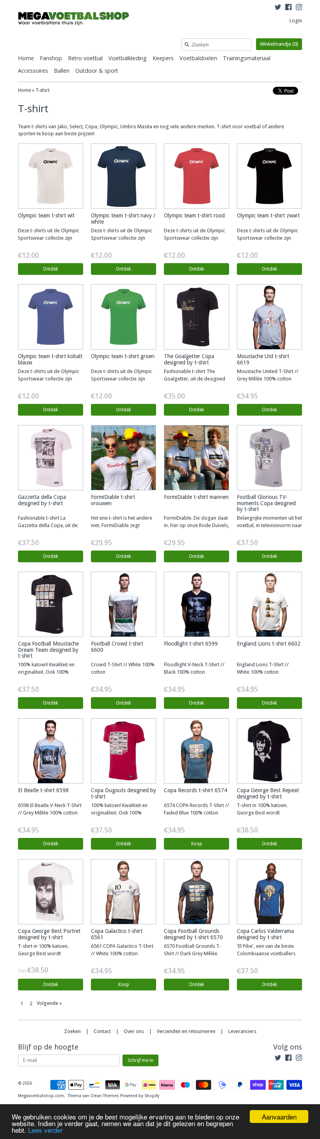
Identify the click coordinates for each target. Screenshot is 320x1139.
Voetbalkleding (127, 58)
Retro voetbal (85, 58)
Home (26, 58)
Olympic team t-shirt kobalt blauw (50, 359)
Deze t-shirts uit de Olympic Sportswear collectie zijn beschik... (48, 238)
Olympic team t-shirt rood (194, 215)
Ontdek (50, 269)
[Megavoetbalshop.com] (76, 20)
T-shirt (43, 90)
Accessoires (33, 70)
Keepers (163, 58)
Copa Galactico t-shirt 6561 (116, 934)
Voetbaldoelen (198, 58)
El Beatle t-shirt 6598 (43, 790)
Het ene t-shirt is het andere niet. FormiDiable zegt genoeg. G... (121, 525)
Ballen (61, 70)
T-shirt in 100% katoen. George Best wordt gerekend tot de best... (262, 812)
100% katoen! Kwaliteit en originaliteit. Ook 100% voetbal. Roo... (119, 812)
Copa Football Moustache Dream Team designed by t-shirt (48, 649)
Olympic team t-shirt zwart (268, 215)
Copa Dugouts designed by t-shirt (123, 793)
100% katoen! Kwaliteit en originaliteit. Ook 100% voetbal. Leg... (46, 672)
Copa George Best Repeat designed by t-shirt (268, 793)
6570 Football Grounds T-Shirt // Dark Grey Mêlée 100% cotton (192, 953)
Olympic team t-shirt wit (46, 215)
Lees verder (45, 1130)
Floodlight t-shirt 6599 (191, 643)
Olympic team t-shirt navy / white (123, 218)
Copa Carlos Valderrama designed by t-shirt (265, 934)
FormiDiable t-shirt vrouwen (113, 500)
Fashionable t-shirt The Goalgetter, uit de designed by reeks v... (194, 378)
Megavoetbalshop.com (41, 1095)
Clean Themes (105, 1095)
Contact (102, 1031)
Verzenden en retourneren (186, 1031)
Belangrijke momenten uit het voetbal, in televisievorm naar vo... (269, 525)
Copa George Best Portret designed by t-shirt (49, 934)
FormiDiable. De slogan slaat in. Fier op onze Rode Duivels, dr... (196, 525)
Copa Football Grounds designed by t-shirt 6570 (193, 934)
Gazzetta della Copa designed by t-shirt (42, 500)
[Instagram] (299, 8)
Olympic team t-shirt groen (123, 356)
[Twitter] (278, 8)
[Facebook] (288, 8)
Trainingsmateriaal (246, 58)
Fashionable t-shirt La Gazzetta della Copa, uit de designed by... (48, 525)
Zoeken (72, 1031)
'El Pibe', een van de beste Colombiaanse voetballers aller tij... (266, 953)
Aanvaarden (279, 1116)
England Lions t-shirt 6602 (268, 643)
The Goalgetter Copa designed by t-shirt (189, 359)
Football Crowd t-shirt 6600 (117, 646)
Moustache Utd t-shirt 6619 (263, 359)
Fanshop (51, 58)
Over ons (134, 1031)
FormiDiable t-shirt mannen (196, 497)
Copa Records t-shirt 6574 (195, 790)
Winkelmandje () (279, 44)
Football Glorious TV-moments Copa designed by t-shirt (266, 503)
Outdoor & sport (96, 70)
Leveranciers (242, 1031)
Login (296, 20)
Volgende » (49, 1003)
